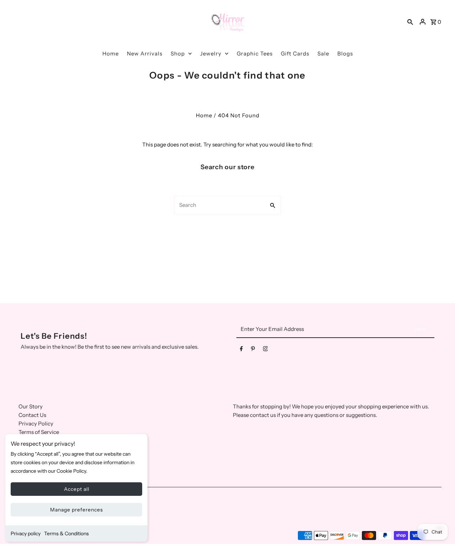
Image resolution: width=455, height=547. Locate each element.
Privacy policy (26, 533)
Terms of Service (38, 432)
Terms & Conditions (66, 533)
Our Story (30, 406)
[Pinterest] (253, 350)
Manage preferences (76, 509)
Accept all (76, 489)
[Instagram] (265, 350)
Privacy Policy (35, 423)
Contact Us (32, 415)
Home (204, 115)
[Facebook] (241, 350)
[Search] (410, 21)
